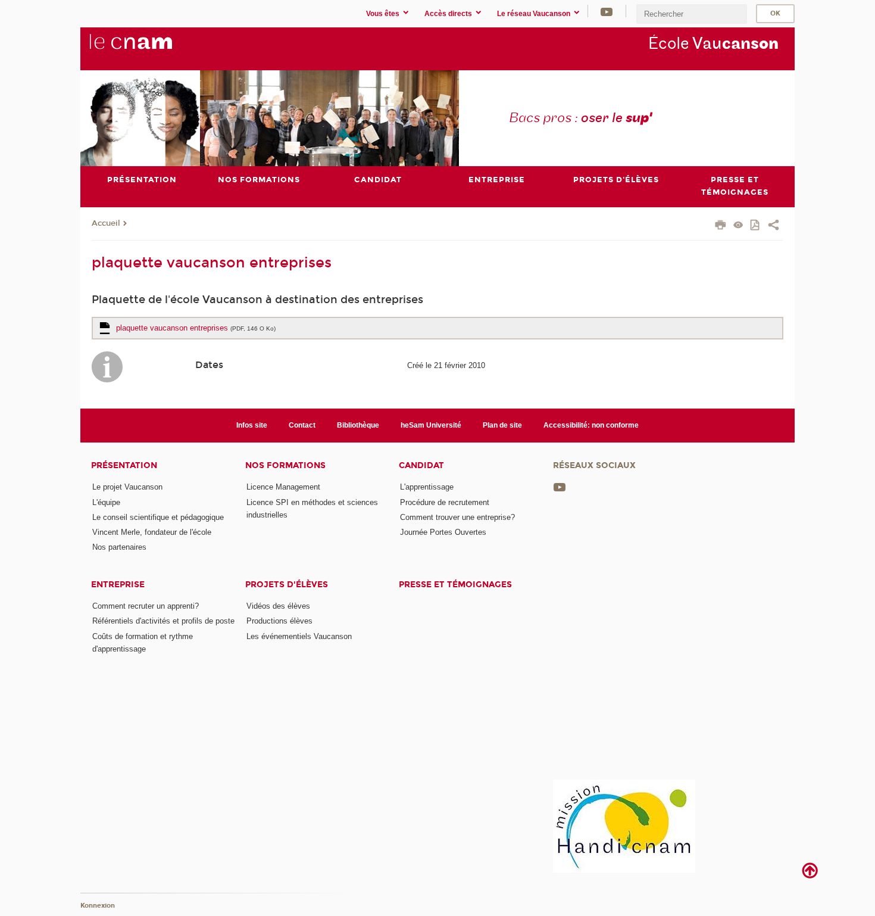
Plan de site (502, 425)
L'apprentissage (427, 486)
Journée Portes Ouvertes (443, 532)
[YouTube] (606, 11)
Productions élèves (279, 620)
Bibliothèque (358, 425)
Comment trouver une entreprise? (457, 517)
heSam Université (431, 425)
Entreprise (118, 584)
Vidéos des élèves (278, 606)
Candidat (421, 465)
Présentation (124, 465)
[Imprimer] (720, 226)
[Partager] (773, 226)
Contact (302, 425)
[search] (691, 14)
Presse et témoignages (455, 584)
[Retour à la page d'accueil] (150, 48)
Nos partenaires (119, 547)
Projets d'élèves (286, 584)
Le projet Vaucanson (127, 486)
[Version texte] (738, 226)
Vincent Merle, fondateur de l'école (151, 532)
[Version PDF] (756, 226)
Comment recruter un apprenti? (145, 606)
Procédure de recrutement (444, 502)
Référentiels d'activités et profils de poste (163, 620)
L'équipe (106, 502)
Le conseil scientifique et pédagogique (158, 517)
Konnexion (97, 905)
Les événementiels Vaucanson (299, 636)
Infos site (251, 425)
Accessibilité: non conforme (591, 425)
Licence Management (283, 486)
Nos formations (285, 465)
